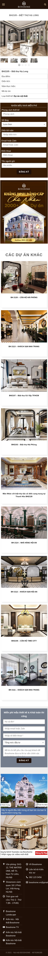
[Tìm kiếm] (45, 4)
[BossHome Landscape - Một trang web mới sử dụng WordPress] (24, 4)
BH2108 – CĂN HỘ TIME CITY (24, 641)
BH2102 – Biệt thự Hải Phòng (24, 445)
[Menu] (3, 4)
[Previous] (4, 38)
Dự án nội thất (21, 96)
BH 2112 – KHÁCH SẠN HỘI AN (24, 592)
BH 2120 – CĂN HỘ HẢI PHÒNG (24, 297)
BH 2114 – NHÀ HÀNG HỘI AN (24, 543)
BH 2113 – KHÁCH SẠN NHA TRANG (24, 346)
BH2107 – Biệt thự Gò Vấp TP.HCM (24, 396)
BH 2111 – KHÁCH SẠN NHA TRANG (24, 690)
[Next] (43, 38)
